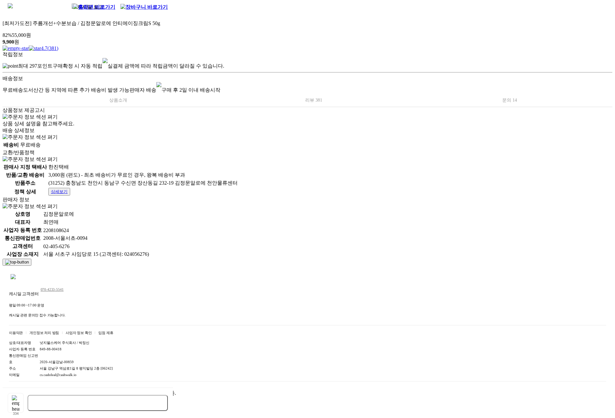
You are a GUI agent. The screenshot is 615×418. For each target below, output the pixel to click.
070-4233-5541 (52, 289)
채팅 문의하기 (30, 277)
